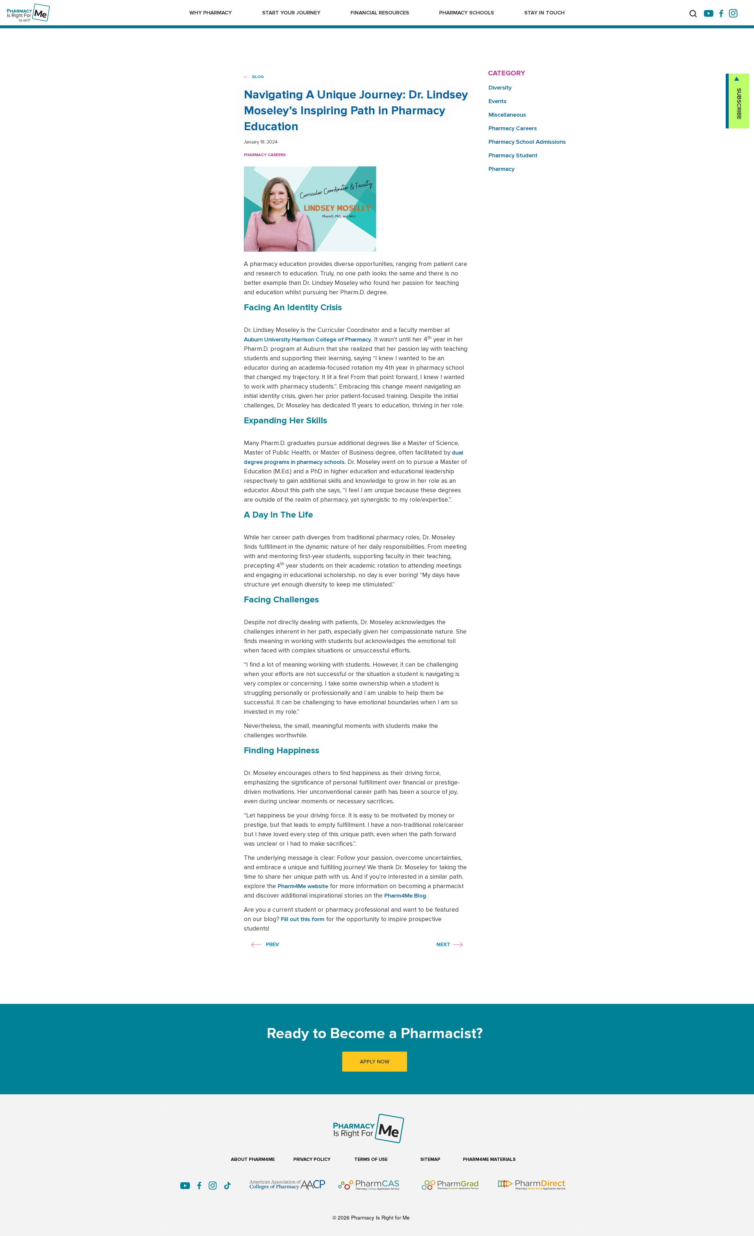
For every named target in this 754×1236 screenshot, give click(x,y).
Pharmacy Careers (265, 154)
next (443, 944)
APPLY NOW (374, 1061)
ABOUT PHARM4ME (253, 1159)
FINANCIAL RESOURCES (379, 12)
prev (272, 944)
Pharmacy (502, 169)
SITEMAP (430, 1159)
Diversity (500, 87)
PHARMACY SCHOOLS (466, 12)
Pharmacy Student (513, 155)
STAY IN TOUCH (544, 12)
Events (498, 101)
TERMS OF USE (371, 1159)
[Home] (28, 8)
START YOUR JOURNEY (291, 12)
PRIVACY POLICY (311, 1159)
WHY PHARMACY (210, 12)
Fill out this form (302, 919)
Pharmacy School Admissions (527, 142)
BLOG (257, 76)
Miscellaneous (507, 114)
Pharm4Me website (303, 886)
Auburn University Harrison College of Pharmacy (307, 339)
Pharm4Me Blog (405, 895)
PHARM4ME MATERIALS (489, 1159)
